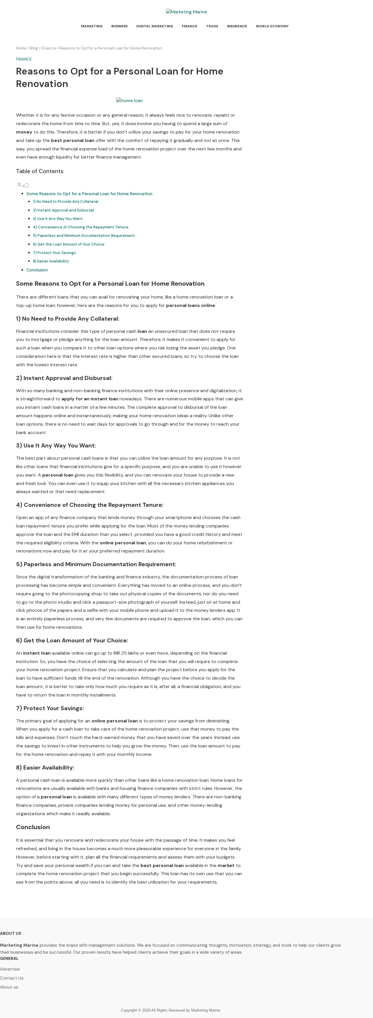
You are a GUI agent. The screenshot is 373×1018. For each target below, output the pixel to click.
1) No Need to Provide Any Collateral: (66, 201)
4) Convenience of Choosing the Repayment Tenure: (81, 227)
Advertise (10, 969)
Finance (189, 26)
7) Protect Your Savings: (55, 252)
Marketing (92, 26)
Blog (34, 48)
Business (119, 26)
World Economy (272, 26)
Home (21, 48)
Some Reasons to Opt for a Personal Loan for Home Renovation (89, 193)
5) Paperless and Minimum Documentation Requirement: (84, 235)
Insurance (237, 26)
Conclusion (37, 270)
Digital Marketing (154, 26)
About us (9, 987)
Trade (212, 26)
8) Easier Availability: (51, 261)
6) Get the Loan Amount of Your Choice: (69, 244)
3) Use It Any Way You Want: (58, 218)
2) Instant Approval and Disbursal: (64, 210)
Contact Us (12, 978)
